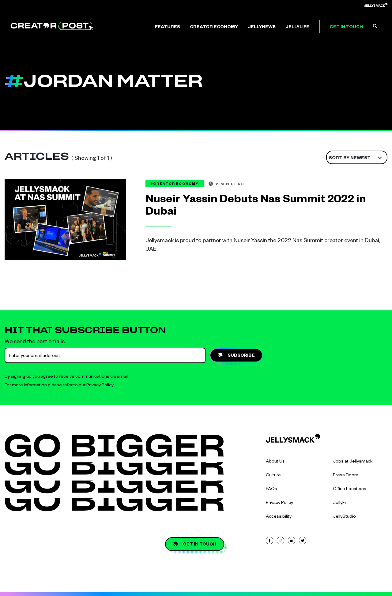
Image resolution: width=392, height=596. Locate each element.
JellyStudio (344, 517)
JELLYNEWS (262, 27)
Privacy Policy (99, 385)
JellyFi (339, 503)
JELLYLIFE (297, 27)
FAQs (271, 489)
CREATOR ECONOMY (214, 27)
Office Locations (349, 489)
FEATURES (167, 27)
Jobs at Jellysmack (353, 461)
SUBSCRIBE (241, 356)
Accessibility (279, 517)
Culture (273, 475)
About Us (275, 461)
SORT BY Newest (350, 158)
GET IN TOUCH (346, 27)
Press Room (345, 475)
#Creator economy (174, 184)
